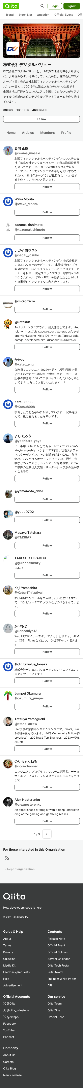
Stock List (25, 14)
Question (43, 14)
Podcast (8, 1037)
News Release (12, 1075)
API (50, 985)
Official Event (63, 14)
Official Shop (56, 1017)
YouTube (9, 1030)
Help (6, 978)
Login (55, 6)
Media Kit (9, 965)
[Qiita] (11, 6)
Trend (10, 14)
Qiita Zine (54, 1010)
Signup (72, 6)
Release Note (56, 938)
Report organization (19, 869)
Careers (8, 1061)
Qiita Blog (9, 1068)
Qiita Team (55, 1003)
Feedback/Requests (16, 972)
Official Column (57, 952)
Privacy (8, 952)
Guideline (9, 958)
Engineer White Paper (62, 978)
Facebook (9, 1023)
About (7, 938)
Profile (66, 133)
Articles (28, 133)
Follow (41, 118)
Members (47, 133)
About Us (9, 1055)
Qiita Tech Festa (58, 965)
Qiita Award (55, 972)
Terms (7, 945)
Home (11, 133)
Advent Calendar (59, 958)
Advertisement (12, 985)
